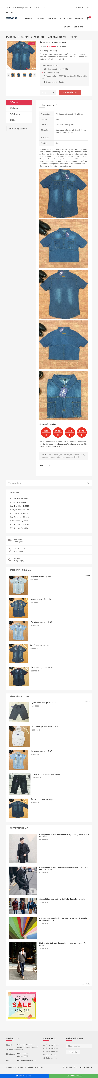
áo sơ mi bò (64, 455)
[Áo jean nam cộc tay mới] (18, 585)
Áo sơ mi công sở (52, 1045)
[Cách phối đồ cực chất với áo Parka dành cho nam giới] (23, 906)
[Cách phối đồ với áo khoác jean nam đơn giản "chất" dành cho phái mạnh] (23, 881)
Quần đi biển (51, 1055)
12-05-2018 (43, 924)
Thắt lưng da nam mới (20, 513)
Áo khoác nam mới (18, 502)
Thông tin (14, 102)
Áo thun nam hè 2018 (20, 506)
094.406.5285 (22, 1056)
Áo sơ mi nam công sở (20, 517)
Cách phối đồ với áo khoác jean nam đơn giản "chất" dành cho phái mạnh (63, 868)
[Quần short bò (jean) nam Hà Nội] (19, 784)
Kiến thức (78, 27)
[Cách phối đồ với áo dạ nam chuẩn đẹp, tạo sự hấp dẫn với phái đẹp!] (23, 848)
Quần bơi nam (51, 1058)
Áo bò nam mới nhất (19, 499)
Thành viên (15, 114)
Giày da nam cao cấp (20, 510)
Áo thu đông (66, 18)
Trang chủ (11, 37)
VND (89, 8)
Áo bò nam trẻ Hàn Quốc (40, 599)
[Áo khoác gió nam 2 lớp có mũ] (19, 736)
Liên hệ (32, 8)
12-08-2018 (43, 902)
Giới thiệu (26, 8)
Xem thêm (86, 576)
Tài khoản (79, 8)
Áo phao (79, 18)
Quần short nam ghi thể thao (44, 703)
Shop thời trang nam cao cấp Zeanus (22, 1067)
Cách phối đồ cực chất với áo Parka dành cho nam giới (62, 899)
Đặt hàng (14, 108)
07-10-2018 (43, 873)
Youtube (88, 1067)
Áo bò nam (39, 37)
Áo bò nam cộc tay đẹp (39, 645)
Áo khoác (51, 18)
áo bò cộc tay (54, 455)
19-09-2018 (43, 948)
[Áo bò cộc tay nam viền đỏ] (19, 676)
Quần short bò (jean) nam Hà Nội (46, 774)
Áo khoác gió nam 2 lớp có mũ (45, 727)
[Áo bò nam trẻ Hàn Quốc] (18, 608)
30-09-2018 (43, 840)
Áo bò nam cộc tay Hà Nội (41, 622)
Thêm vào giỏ (70, 92)
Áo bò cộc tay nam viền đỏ (42, 667)
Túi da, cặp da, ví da (19, 528)
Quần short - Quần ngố (20, 521)
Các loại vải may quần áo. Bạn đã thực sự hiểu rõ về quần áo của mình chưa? (63, 919)
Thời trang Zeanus (18, 129)
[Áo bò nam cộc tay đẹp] (18, 653)
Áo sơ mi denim (52, 1048)
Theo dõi (73, 1052)
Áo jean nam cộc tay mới (40, 576)
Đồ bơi (67, 27)
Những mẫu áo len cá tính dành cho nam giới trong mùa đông (62, 944)
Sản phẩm (25, 37)
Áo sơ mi (29, 18)
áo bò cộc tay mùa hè (54, 457)
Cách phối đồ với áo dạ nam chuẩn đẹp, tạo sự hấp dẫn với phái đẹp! (64, 835)
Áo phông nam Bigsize (20, 524)
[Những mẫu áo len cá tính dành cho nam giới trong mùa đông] (23, 961)
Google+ (78, 1067)
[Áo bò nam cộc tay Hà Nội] (18, 631)
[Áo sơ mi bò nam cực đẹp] (18, 808)
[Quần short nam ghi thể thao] (19, 712)
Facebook (68, 1067)
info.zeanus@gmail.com (66, 444)
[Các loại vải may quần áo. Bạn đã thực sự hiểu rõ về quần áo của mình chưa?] (23, 928)
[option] (21, 55)
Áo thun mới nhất (52, 1052)
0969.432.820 (17, 8)
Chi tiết (65, 69)
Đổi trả (13, 120)
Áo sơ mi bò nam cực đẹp (41, 799)
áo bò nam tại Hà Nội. (71, 457)
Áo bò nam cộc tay (57, 37)
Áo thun (40, 18)
